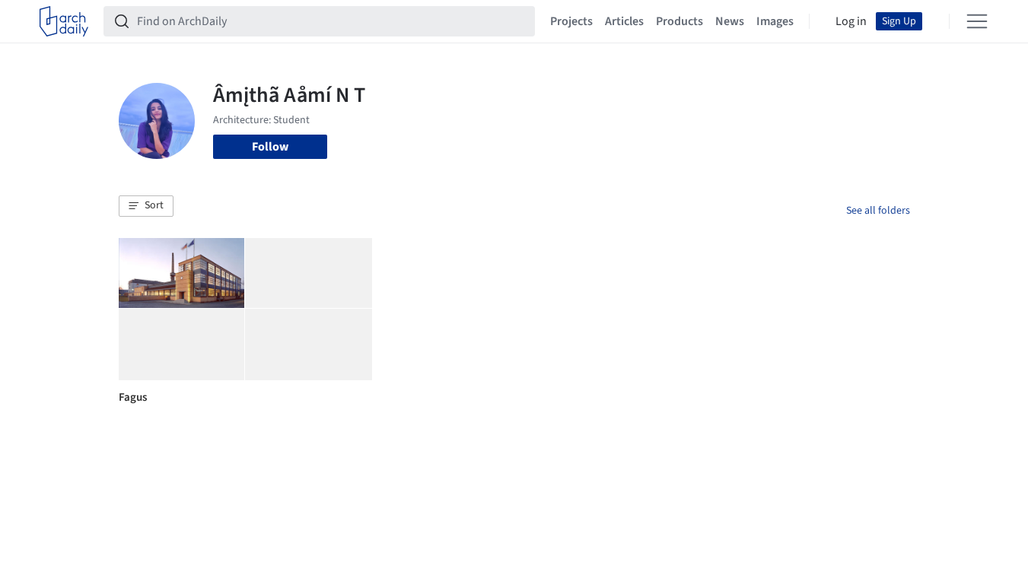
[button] (146, 206)
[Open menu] (977, 21)
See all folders (878, 210)
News (729, 21)
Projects (571, 21)
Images (775, 21)
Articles (624, 21)
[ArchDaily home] (64, 21)
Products (679, 21)
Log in (851, 21)
